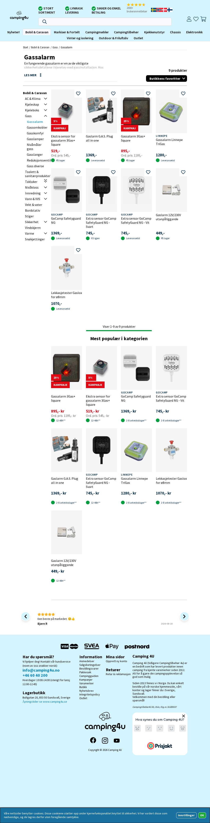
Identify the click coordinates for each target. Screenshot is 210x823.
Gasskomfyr (35, 133)
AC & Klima (32, 99)
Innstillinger (186, 815)
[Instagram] (105, 740)
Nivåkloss (32, 187)
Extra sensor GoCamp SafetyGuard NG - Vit (136, 220)
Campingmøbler (97, 32)
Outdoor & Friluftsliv (113, 38)
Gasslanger (35, 154)
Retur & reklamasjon (118, 674)
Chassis (175, 32)
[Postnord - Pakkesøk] (137, 646)
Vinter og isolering (80, 38)
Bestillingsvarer (89, 668)
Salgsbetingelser (89, 665)
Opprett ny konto (116, 661)
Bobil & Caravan (36, 32)
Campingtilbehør (126, 32)
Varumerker (86, 683)
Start (25, 47)
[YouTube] (117, 740)
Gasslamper (35, 139)
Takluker (31, 182)
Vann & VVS (32, 199)
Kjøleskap (32, 104)
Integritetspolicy (89, 694)
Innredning (33, 193)
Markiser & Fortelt (67, 32)
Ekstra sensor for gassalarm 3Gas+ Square (63, 140)
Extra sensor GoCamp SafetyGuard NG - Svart (101, 222)
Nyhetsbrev (86, 691)
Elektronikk (194, 32)
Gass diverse (35, 166)
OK (202, 815)
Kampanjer (85, 679)
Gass (55, 47)
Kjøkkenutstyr (154, 32)
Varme (29, 233)
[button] (138, 8)
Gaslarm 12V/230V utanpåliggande (168, 217)
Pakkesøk (85, 672)
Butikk (83, 687)
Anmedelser (86, 661)
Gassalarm (66, 47)
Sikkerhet (32, 222)
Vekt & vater (33, 205)
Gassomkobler (37, 127)
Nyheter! (13, 32)
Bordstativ (32, 210)
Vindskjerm (33, 228)
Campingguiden (88, 676)
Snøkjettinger (35, 239)
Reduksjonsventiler (40, 160)
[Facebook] (93, 740)
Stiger (29, 216)
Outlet (138, 38)
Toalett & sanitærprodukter (37, 174)
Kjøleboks (32, 110)
